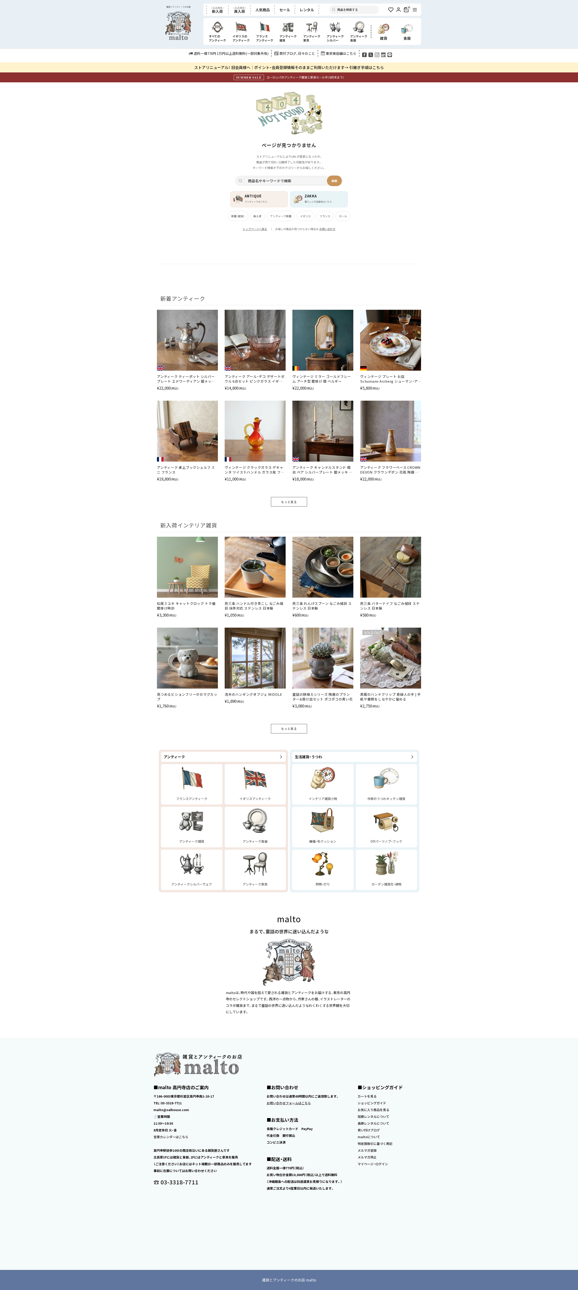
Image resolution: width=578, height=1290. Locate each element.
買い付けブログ (369, 1130)
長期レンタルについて (373, 1123)
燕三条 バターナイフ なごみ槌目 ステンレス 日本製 (390, 605)
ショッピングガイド (372, 1103)
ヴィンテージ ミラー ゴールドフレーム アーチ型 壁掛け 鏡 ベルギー (321, 379)
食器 (407, 38)
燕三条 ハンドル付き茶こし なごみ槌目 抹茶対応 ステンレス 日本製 (254, 605)
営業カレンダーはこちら (171, 1137)
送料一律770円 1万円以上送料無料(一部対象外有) (231, 53)
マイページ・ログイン (373, 1164)
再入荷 (257, 216)
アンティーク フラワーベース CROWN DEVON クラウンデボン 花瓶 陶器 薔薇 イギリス (390, 469)
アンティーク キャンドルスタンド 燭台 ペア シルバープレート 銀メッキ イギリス (322, 469)
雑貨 (383, 38)
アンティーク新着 (280, 216)
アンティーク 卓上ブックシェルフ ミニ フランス (186, 469)
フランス (324, 216)
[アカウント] (398, 9)
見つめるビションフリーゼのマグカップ (187, 696)
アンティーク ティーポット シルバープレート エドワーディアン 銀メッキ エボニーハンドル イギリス (186, 379)
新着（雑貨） (238, 216)
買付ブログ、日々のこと (297, 53)
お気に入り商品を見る (373, 1109)
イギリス (305, 216)
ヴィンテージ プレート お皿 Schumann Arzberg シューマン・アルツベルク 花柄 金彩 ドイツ (389, 379)
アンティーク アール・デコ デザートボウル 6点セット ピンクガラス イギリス (254, 379)
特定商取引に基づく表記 (375, 1143)
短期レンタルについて (373, 1116)
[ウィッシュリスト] (391, 9)
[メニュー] (414, 9)
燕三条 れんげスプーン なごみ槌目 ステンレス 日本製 (322, 605)
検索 (334, 181)
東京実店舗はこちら (341, 53)
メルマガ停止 (367, 1157)
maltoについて (369, 1137)
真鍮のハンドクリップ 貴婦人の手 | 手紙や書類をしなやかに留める (390, 696)
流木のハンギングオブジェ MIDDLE (253, 694)
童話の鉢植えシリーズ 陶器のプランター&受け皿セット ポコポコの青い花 (322, 696)
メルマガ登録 (367, 1150)
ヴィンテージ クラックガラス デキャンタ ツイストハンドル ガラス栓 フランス (254, 469)
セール (343, 216)
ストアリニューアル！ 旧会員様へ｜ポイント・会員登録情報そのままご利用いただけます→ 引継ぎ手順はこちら (289, 67)
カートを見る (367, 1096)
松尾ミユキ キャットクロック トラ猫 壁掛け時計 (186, 605)
